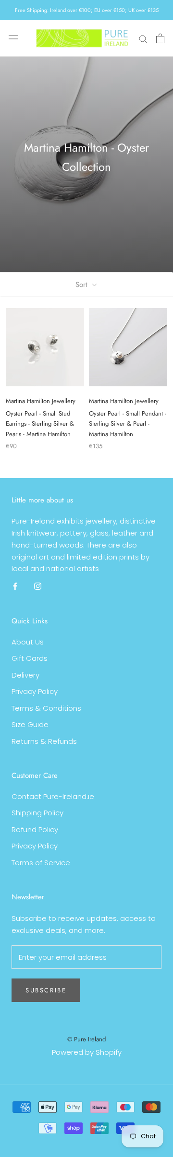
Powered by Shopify (87, 1052)
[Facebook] (15, 586)
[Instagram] (37, 586)
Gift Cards (30, 658)
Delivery (25, 675)
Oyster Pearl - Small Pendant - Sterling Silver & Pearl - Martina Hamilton (127, 424)
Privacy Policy (35, 691)
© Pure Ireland (86, 1039)
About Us (28, 642)
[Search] (143, 38)
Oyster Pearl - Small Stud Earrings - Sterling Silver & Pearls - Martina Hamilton (40, 424)
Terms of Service (41, 863)
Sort (82, 284)
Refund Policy (35, 829)
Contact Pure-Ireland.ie (53, 796)
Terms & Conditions (46, 708)
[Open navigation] (13, 38)
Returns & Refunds (44, 741)
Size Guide (30, 724)
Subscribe (45, 990)
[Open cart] (160, 38)
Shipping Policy (37, 813)
